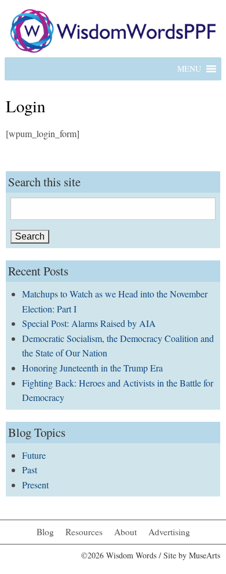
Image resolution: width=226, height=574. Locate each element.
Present (35, 485)
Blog (45, 532)
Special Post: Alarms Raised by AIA (89, 323)
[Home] (113, 29)
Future (34, 455)
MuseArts (204, 555)
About (125, 532)
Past (29, 469)
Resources (84, 532)
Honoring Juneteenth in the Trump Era (92, 368)
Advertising (169, 532)
